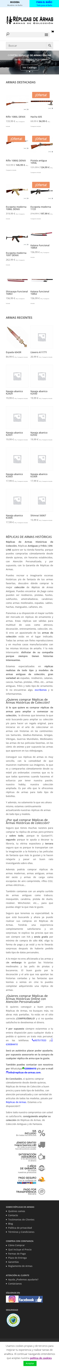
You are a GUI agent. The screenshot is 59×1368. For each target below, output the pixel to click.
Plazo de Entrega (17, 1257)
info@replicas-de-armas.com (24, 1072)
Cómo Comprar (16, 1245)
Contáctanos (15, 1283)
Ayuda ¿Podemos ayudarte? (23, 1279)
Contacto (13, 1215)
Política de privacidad (20, 1227)
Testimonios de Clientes (21, 1219)
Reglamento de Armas (20, 1266)
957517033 (40, 1040)
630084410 (12, 1044)
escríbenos (41, 689)
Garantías (13, 1261)
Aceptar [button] (30, 1363)
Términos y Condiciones (21, 1231)
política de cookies (41, 1358)
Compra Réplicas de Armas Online (29, 55)
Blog (10, 1223)
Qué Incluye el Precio (19, 1249)
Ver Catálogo (30, 67)
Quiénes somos (16, 1211)
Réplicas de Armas (16, 1102)
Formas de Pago (17, 1253)
